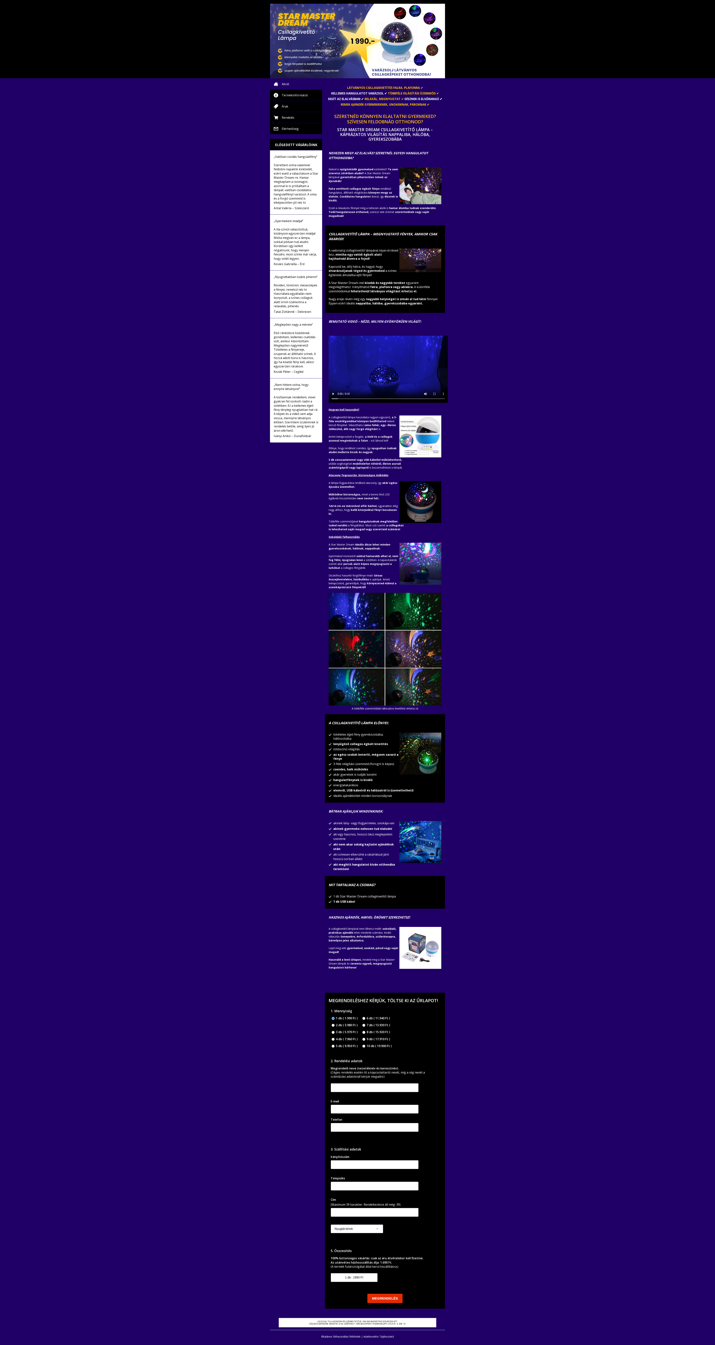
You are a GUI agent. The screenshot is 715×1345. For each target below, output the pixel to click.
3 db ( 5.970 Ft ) (346, 1032)
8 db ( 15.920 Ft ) (378, 1032)
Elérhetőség (290, 129)
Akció (285, 84)
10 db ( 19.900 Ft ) (379, 1046)
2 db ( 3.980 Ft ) (346, 1025)
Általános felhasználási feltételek (340, 1336)
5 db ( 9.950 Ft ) (346, 1046)
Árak (285, 106)
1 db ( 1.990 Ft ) (346, 1018)
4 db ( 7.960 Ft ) (346, 1039)
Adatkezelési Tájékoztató (378, 1336)
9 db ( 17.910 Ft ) (378, 1039)
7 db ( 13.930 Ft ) (378, 1025)
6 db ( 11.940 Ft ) (378, 1018)
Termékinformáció (295, 95)
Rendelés (288, 118)
